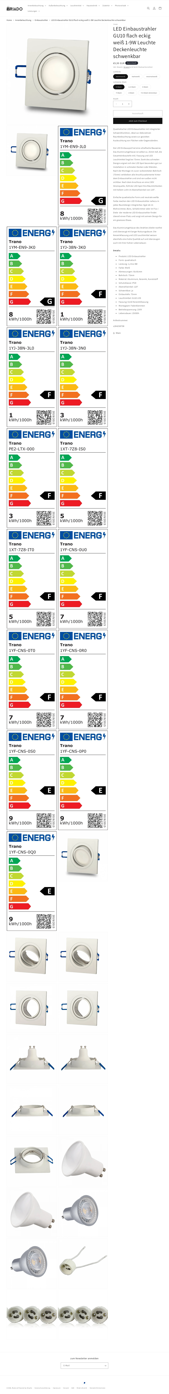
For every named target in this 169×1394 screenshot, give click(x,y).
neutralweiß (153, 77)
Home (9, 20)
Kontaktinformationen (97, 1388)
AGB (72, 1388)
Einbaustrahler (41, 20)
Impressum (56, 1388)
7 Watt (120, 93)
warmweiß (122, 77)
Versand (127, 67)
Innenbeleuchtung (23, 20)
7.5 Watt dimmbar (150, 93)
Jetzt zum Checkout (138, 121)
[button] (36, 5)
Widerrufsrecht (82, 1388)
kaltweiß (137, 77)
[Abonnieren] (105, 1366)
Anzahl (115, 99)
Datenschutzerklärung (42, 1388)
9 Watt (146, 87)
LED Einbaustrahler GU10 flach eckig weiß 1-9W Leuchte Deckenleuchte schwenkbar (88, 20)
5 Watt (120, 87)
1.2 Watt (133, 87)
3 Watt (132, 93)
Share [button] (118, 333)
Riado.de (15, 1388)
